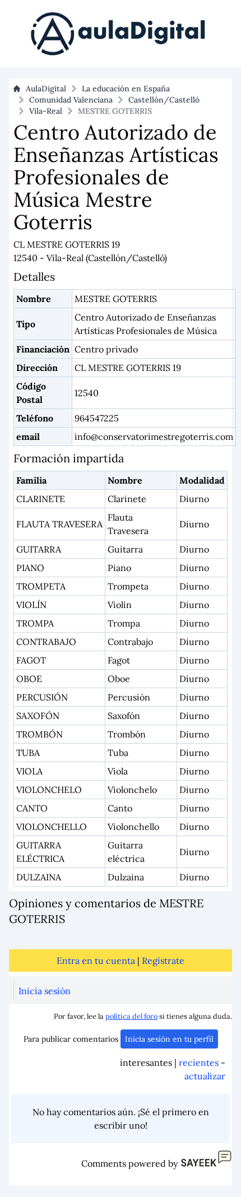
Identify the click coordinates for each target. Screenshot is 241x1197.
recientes (199, 1062)
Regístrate (163, 960)
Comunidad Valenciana (71, 100)
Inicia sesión (44, 990)
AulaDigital (46, 88)
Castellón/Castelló (164, 100)
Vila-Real (45, 111)
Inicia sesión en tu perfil (169, 1039)
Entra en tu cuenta (96, 960)
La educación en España (126, 88)
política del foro (131, 1016)
